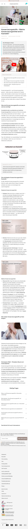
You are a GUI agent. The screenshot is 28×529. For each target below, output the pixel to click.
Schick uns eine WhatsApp (7, 476)
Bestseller (4, 456)
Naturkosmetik (7, 241)
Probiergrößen (4, 463)
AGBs (3, 491)
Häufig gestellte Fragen (6, 473)
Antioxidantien (19, 296)
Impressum (4, 493)
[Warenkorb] (25, 4)
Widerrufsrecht (5, 498)
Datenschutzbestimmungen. (21, 445)
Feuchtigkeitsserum (19, 306)
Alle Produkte (4, 468)
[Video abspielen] (14, 64)
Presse (3, 486)
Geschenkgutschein (6, 466)
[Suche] (4, 4)
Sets (2, 461)
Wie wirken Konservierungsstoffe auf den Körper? (14, 82)
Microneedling (4, 459)
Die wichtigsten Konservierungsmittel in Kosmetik (14, 81)
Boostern (9, 307)
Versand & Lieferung (6, 483)
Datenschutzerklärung (6, 496)
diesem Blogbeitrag (20, 292)
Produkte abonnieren (6, 481)
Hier (21, 203)
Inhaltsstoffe (4, 27)
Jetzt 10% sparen (22, 438)
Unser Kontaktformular (6, 478)
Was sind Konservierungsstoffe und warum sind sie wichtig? (14, 78)
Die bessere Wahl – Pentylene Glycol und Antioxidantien (12, 85)
